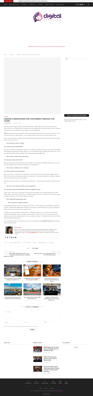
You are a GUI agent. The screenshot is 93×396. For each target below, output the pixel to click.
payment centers (27, 242)
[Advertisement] (46, 34)
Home (5, 4)
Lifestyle (40, 4)
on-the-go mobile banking (15, 242)
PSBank (34, 242)
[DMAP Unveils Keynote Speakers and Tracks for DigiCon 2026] (37, 359)
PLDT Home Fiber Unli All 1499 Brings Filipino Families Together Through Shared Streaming (51, 369)
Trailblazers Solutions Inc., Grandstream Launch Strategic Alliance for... (51, 299)
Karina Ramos (8, 123)
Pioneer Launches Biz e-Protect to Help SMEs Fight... (33, 1)
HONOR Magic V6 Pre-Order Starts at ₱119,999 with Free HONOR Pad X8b (51, 349)
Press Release (60, 4)
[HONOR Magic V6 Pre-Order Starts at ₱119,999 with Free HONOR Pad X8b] (37, 349)
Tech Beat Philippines (58, 390)
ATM (6, 242)
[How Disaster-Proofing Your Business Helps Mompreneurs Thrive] (52, 270)
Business (24, 4)
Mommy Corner (49, 4)
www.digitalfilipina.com (33, 232)
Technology (32, 4)
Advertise (52, 388)
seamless (51, 242)
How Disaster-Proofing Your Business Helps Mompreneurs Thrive (51, 280)
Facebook (76, 347)
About (40, 388)
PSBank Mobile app (43, 242)
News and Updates (14, 4)
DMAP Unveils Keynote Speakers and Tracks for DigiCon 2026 (50, 358)
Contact (45, 388)
